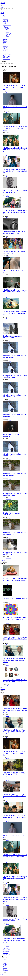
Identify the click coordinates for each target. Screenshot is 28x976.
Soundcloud (5, 46)
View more (3, 320)
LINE (4, 48)
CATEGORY (6, 28)
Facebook (5, 43)
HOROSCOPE (9, 34)
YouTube (5, 45)
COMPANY (5, 53)
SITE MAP (5, 57)
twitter (4, 42)
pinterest (5, 41)
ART (4, 26)
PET (7, 35)
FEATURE (5, 17)
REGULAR (5, 19)
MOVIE (7, 29)
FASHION (5, 20)
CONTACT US (6, 59)
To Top (2, 974)
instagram (5, 39)
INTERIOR (8, 33)
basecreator (5, 49)
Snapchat (5, 47)
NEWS (4, 15)
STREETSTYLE (6, 21)
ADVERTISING (6, 56)
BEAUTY (5, 22)
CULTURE (5, 27)
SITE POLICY (6, 55)
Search (2, 7)
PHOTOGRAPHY (7, 25)
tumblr (4, 40)
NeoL (3, 2)
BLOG (7, 36)
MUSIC (4, 23)
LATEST (5, 16)
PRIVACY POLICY (7, 54)
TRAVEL (8, 30)
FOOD (7, 32)
